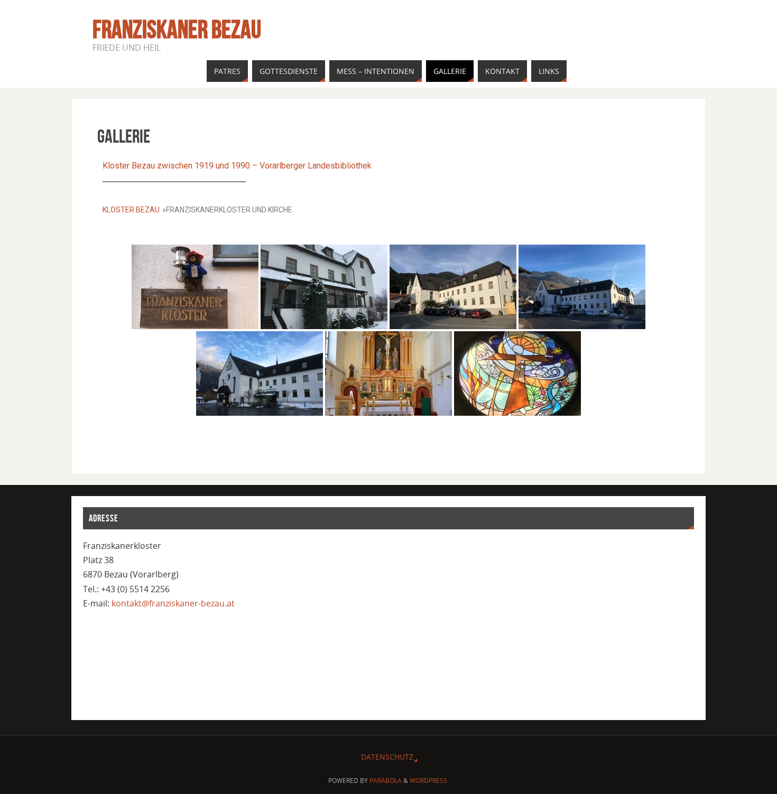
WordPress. (429, 780)
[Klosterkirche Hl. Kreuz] (388, 373)
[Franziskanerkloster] (195, 287)
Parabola (385, 780)
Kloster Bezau (131, 209)
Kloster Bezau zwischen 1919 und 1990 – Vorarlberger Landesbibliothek (237, 166)
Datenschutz (387, 757)
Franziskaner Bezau (176, 29)
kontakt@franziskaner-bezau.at (173, 603)
